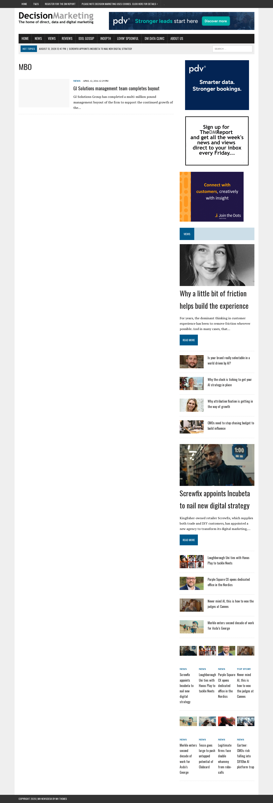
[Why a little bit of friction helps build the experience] (217, 283)
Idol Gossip (86, 38)
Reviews (67, 38)
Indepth (105, 38)
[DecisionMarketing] (56, 18)
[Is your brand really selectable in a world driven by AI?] (192, 366)
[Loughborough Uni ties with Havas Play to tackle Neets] (192, 565)
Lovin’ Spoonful (127, 38)
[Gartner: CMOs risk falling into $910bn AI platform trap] (245, 723)
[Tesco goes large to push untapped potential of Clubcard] (207, 723)
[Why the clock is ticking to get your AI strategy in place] (192, 387)
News (38, 38)
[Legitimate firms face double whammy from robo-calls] (226, 723)
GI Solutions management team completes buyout (116, 88)
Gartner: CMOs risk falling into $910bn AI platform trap (245, 756)
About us (176, 38)
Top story (244, 668)
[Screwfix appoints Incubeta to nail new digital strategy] (217, 483)
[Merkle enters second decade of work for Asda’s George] (192, 631)
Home (24, 4)
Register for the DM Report (60, 4)
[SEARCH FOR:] (232, 48)
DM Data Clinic (154, 38)
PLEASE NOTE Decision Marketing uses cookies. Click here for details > (120, 4)
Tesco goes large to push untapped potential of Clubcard (207, 756)
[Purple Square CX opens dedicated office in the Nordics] (192, 587)
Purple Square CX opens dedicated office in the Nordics (226, 685)
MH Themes (61, 798)
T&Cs (36, 4)
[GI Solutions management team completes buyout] (44, 104)
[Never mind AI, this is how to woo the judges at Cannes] (192, 609)
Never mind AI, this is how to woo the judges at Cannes (245, 685)
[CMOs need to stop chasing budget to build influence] (192, 431)
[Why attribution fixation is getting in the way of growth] (192, 409)
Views (52, 38)
